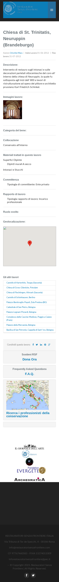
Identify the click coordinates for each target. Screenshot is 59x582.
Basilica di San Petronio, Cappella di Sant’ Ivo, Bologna (29, 330)
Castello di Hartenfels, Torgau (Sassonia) (24, 283)
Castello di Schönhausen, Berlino (20, 298)
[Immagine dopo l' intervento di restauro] (12, 111)
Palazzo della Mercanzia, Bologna (20, 325)
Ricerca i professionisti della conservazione (27, 414)
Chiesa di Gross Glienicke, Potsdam (22, 288)
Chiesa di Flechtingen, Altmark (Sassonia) (24, 293)
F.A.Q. (29, 374)
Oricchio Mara (16, 53)
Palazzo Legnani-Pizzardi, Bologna (21, 312)
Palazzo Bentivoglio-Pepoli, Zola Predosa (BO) (26, 302)
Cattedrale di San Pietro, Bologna (20, 307)
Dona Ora (29, 359)
